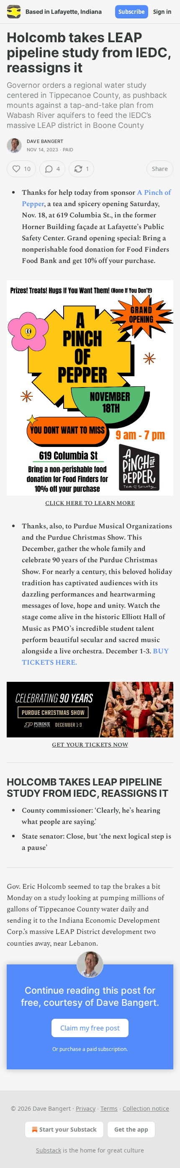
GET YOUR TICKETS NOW (90, 744)
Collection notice (146, 1108)
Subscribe (131, 11)
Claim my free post (90, 1027)
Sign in (162, 11)
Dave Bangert (45, 141)
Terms (109, 1108)
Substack (48, 1150)
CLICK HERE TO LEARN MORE (89, 503)
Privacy (85, 1108)
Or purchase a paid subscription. (90, 1049)
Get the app (131, 1129)
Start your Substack (68, 1129)
